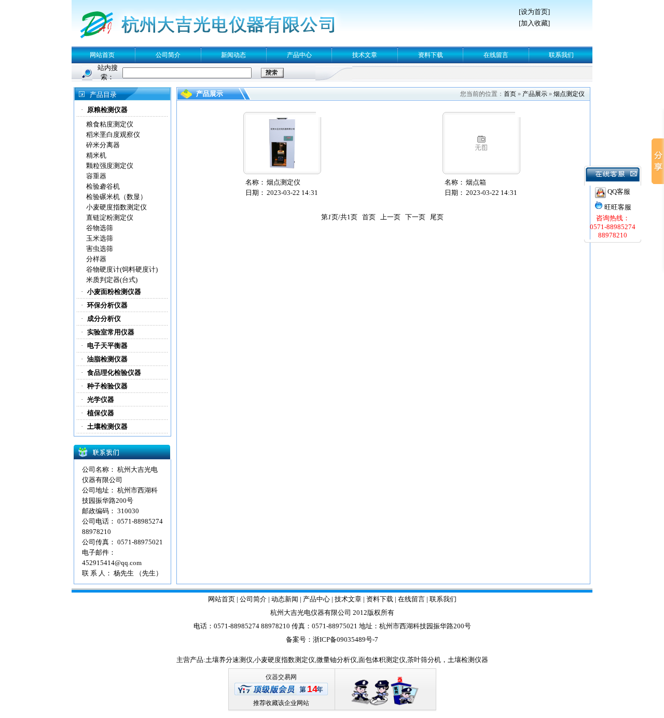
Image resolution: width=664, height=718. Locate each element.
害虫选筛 (99, 248)
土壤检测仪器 (468, 660)
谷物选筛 (99, 228)
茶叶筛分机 (424, 660)
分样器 (96, 259)
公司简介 (168, 55)
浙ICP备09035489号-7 (345, 639)
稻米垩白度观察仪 (113, 134)
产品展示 (534, 93)
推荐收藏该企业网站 (281, 703)
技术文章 (364, 55)
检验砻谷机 (103, 186)
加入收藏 (534, 23)
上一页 (390, 217)
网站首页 (102, 55)
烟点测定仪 (569, 93)
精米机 (96, 155)
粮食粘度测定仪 (109, 124)
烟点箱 (476, 182)
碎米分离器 (103, 145)
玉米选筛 (99, 238)
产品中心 (299, 55)
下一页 (415, 217)
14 (312, 689)
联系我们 (561, 55)
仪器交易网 (281, 677)
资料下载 (430, 55)
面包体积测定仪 (382, 660)
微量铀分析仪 (336, 660)
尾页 (436, 217)
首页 (510, 93)
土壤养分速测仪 (229, 660)
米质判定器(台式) (111, 280)
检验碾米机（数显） (116, 197)
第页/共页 (339, 217)
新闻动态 (233, 55)
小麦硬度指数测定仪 (116, 207)
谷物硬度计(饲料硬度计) (122, 269)
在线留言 (495, 55)
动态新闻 (284, 599)
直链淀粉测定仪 (109, 217)
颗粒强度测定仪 (109, 166)
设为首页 (534, 12)
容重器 (96, 176)
